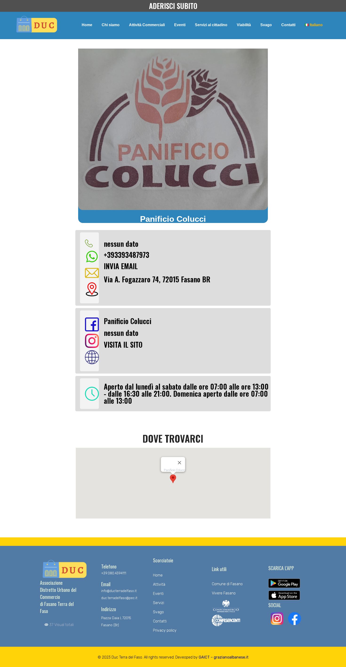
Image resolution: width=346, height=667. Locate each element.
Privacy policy (165, 630)
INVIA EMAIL (121, 266)
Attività (159, 584)
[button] (173, 478)
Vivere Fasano (224, 593)
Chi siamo (111, 25)
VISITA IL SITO (123, 344)
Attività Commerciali (147, 25)
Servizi (158, 603)
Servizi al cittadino (211, 25)
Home (87, 25)
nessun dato (121, 243)
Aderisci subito (173, 5)
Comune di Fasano (227, 584)
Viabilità (244, 25)
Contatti (288, 25)
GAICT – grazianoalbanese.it (224, 657)
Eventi (179, 25)
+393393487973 (126, 254)
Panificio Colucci (127, 321)
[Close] (179, 462)
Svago (266, 25)
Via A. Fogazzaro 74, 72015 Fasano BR (157, 279)
